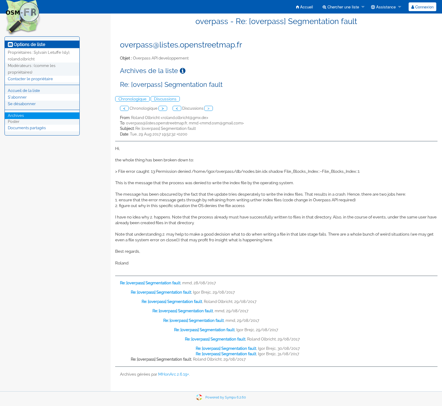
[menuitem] (304, 7)
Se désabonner (22, 104)
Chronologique (132, 98)
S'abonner (17, 97)
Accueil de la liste (24, 90)
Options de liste (29, 44)
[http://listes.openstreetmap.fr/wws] (23, 17)
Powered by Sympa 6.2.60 (225, 397)
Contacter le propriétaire (30, 79)
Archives (16, 115)
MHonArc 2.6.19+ (173, 374)
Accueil (306, 7)
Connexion (424, 7)
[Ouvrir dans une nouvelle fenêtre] (183, 71)
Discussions (165, 98)
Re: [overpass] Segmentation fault (150, 283)
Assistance (385, 7)
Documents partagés (27, 128)
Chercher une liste (342, 7)
